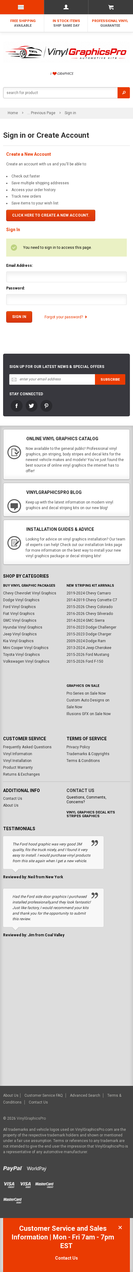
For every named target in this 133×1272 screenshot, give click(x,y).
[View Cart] (110, 7)
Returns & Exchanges (21, 774)
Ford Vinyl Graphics (19, 607)
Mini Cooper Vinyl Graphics (26, 648)
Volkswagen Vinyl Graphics (26, 661)
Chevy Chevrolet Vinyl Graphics (29, 593)
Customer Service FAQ (43, 1095)
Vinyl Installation (17, 761)
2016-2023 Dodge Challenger (91, 627)
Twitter (31, 406)
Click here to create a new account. (50, 215)
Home (13, 113)
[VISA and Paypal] (14, 1167)
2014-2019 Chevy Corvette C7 (91, 600)
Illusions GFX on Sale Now (88, 714)
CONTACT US (80, 790)
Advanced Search (85, 1095)
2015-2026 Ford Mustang (87, 654)
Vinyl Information (17, 754)
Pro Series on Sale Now (86, 693)
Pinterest (46, 406)
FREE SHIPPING (23, 23)
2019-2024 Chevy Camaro (88, 593)
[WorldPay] (36, 1167)
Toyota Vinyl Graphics (21, 654)
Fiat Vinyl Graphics (19, 613)
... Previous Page (41, 113)
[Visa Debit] (27, 1183)
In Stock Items (66, 23)
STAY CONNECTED (26, 394)
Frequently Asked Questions (27, 747)
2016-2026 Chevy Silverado (89, 613)
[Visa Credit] (11, 1183)
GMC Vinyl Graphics (19, 620)
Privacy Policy (78, 747)
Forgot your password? (64, 317)
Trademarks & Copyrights (87, 754)
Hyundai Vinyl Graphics (22, 627)
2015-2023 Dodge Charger (88, 634)
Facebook (17, 406)
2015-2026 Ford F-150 (84, 661)
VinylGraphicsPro (31, 1118)
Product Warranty (18, 767)
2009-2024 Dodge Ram (86, 641)
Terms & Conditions (83, 761)
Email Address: (19, 265)
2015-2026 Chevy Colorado (89, 607)
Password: (15, 288)
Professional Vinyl (110, 23)
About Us (11, 805)
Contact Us (12, 798)
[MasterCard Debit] (14, 1198)
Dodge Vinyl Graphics (21, 600)
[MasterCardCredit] (46, 1183)
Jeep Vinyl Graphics (20, 634)
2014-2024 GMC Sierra (85, 620)
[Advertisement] (66, 1016)
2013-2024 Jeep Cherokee (88, 648)
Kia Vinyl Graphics (18, 641)
